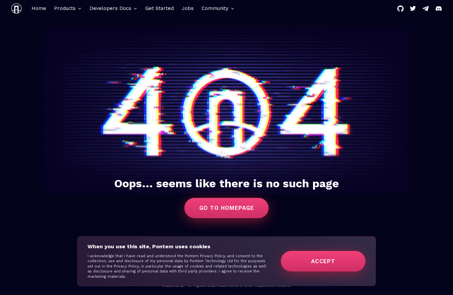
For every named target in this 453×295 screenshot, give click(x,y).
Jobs (188, 8)
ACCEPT (323, 261)
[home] (16, 8)
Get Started (159, 8)
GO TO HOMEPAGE (226, 208)
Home (39, 8)
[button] (68, 8)
